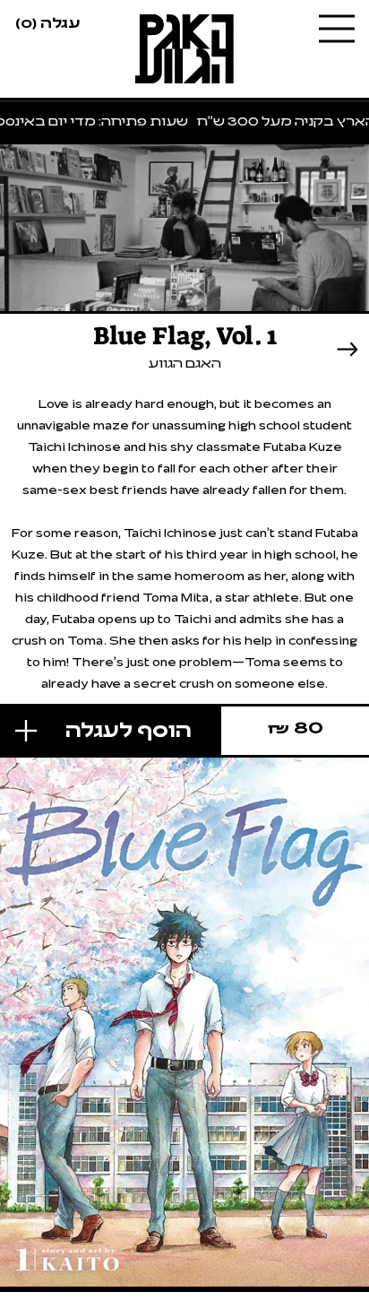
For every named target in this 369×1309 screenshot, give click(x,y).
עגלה (47, 21)
